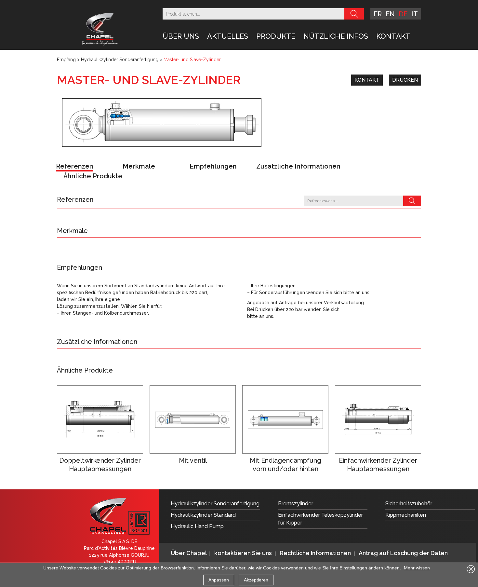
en (390, 14)
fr (378, 14)
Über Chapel (189, 553)
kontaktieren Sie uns (243, 553)
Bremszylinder (295, 503)
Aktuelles (227, 36)
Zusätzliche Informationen (298, 166)
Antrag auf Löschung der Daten (403, 553)
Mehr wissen (417, 567)
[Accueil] (100, 28)
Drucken (405, 80)
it (414, 14)
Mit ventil (193, 460)
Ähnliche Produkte (92, 176)
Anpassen (218, 579)
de (403, 14)
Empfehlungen (213, 166)
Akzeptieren (256, 579)
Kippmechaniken (405, 515)
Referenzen (74, 166)
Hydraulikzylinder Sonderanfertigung (119, 59)
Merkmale (139, 166)
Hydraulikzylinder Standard (203, 515)
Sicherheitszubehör (408, 503)
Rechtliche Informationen (316, 553)
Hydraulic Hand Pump (197, 526)
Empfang (66, 59)
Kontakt (393, 36)
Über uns (181, 36)
